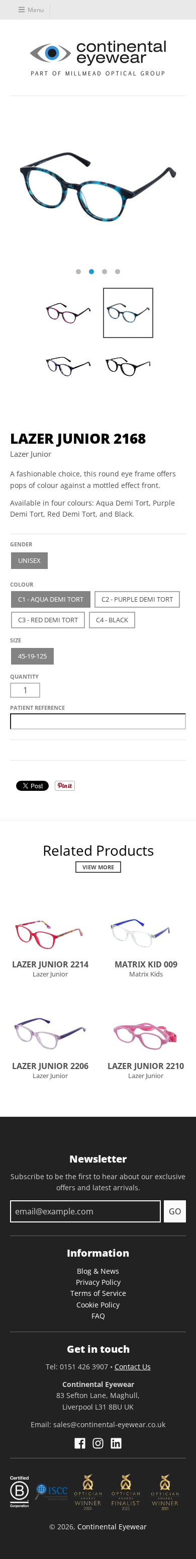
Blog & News (98, 1271)
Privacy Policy (98, 1282)
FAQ (98, 1316)
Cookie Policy (98, 1304)
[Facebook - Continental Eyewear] (80, 1443)
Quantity (24, 676)
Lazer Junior (30, 454)
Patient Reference (37, 707)
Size (15, 640)
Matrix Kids (146, 973)
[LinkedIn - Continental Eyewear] (116, 1443)
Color (19, 581)
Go (175, 1211)
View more (98, 867)
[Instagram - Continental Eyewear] (98, 1443)
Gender (21, 544)
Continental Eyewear (112, 1526)
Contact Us (133, 1366)
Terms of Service (98, 1293)
